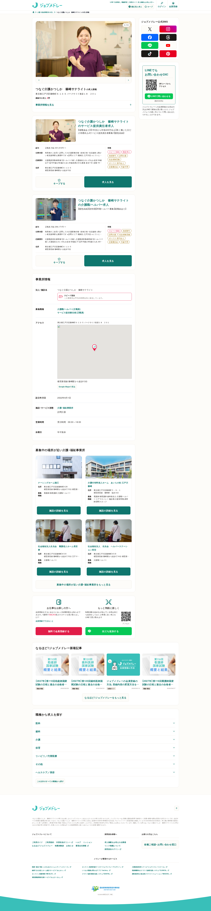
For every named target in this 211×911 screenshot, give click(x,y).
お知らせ (69, 845)
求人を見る (108, 182)
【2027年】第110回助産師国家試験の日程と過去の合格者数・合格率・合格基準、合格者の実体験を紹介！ (52, 682)
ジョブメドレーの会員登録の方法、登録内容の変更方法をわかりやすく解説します (123, 682)
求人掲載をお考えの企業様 (115, 842)
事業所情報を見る (45, 104)
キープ (150, 6)
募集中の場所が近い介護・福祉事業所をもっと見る (84, 584)
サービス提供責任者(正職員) (70, 312)
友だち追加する (110, 631)
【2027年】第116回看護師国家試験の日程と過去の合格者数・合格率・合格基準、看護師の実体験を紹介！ (158, 682)
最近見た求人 (136, 6)
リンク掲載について (113, 845)
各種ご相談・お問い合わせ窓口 (160, 844)
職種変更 (125, 2)
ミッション (87, 842)
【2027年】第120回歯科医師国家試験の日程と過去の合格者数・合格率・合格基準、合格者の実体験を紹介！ (87, 682)
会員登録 (173, 6)
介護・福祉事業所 (65, 407)
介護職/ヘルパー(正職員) (69, 309)
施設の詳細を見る (65, 511)
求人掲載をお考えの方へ (146, 2)
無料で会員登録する (59, 631)
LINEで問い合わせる (161, 96)
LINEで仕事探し (115, 2)
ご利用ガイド (132, 2)
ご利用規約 (49, 842)
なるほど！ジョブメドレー (42, 845)
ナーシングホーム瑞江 (48, 482)
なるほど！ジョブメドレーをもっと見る (105, 697)
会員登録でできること (45, 621)
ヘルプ (78, 842)
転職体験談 (59, 845)
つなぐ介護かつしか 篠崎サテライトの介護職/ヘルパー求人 (103, 202)
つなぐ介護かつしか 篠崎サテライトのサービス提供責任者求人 (103, 123)
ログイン (162, 6)
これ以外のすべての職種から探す (50, 781)
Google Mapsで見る (67, 386)
